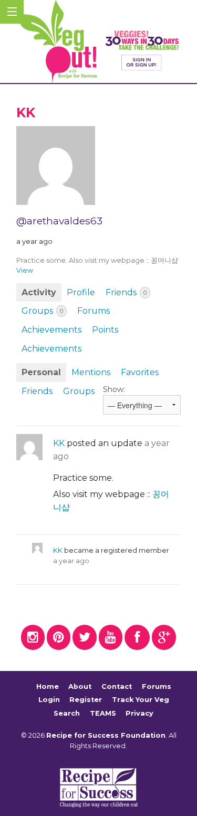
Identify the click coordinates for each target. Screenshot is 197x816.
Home (47, 686)
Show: (114, 389)
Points (105, 330)
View (24, 270)
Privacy (139, 713)
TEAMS (103, 713)
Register (85, 700)
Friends (126, 292)
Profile (81, 292)
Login (49, 700)
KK (59, 443)
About (79, 686)
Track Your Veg (140, 700)
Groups (42, 311)
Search (67, 713)
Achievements (51, 330)
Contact (116, 686)
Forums (93, 311)
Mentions (90, 372)
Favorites (140, 372)
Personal (41, 372)
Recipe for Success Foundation (105, 735)
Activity (39, 292)
